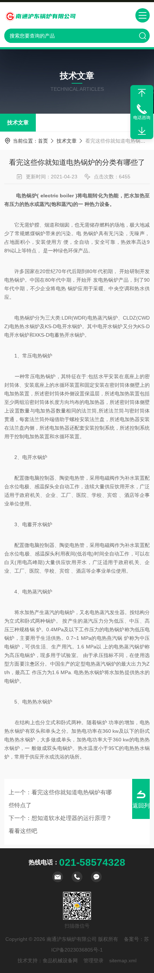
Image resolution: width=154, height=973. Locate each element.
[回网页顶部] (142, 93)
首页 (43, 141)
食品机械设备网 (60, 960)
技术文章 (18, 122)
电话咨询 (141, 117)
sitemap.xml (122, 960)
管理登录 (93, 960)
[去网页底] (142, 131)
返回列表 (141, 810)
